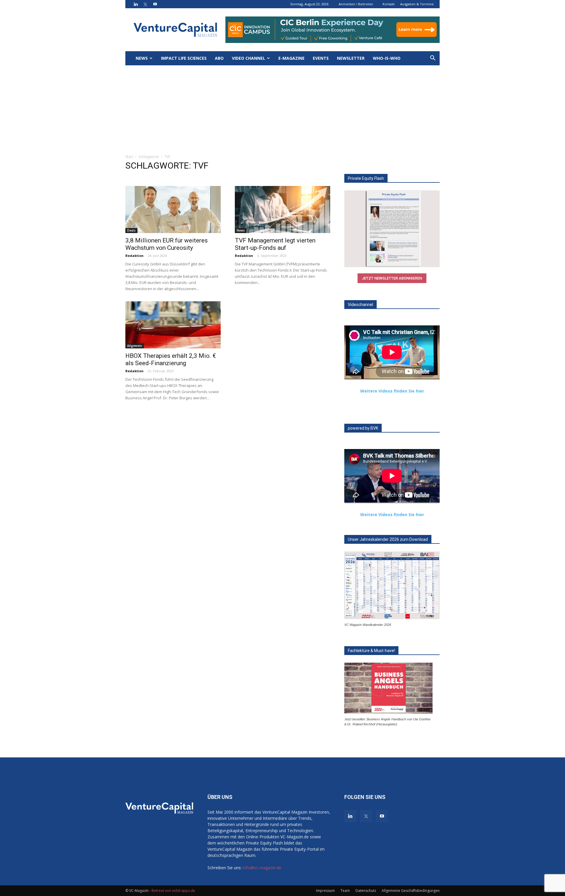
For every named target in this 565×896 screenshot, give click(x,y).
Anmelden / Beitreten (356, 4)
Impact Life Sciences (184, 58)
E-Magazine (291, 58)
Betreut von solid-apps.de (173, 890)
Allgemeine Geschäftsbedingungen (411, 890)
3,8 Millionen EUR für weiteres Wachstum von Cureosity (166, 244)
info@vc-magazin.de (262, 867)
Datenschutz (365, 890)
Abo (219, 58)
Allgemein (134, 346)
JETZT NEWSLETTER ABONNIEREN (392, 278)
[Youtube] (155, 4)
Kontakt (389, 4)
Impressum (325, 890)
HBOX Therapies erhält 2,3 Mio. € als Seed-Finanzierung (170, 359)
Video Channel (248, 58)
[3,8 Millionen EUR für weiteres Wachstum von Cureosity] (173, 209)
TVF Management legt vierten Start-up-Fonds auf (275, 244)
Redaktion (134, 255)
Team (345, 890)
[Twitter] (145, 4)
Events (321, 58)
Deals (131, 230)
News (142, 58)
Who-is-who (387, 58)
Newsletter (351, 58)
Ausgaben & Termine (417, 4)
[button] (433, 58)
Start (129, 156)
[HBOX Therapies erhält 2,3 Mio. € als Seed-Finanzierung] (173, 324)
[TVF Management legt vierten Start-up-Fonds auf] (282, 209)
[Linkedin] (135, 4)
